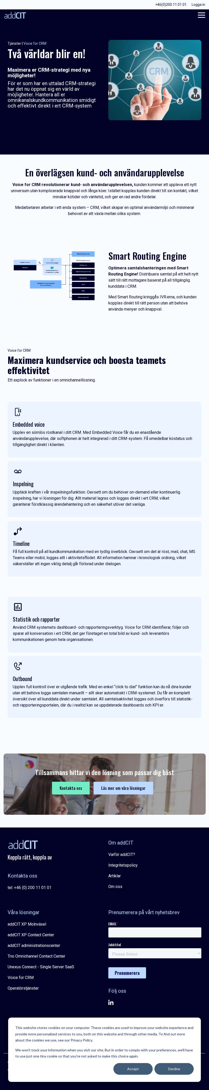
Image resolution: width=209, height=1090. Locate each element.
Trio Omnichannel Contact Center (36, 956)
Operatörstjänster (23, 988)
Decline (174, 1069)
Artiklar (114, 875)
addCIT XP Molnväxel (27, 924)
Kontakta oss (71, 788)
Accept (133, 1069)
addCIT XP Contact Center (31, 934)
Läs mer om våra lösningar (123, 788)
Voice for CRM (21, 977)
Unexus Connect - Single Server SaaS (41, 966)
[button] (201, 14)
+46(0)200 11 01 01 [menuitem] (171, 5)
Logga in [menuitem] (198, 5)
